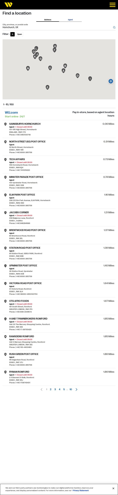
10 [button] (71, 389)
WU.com (11, 112)
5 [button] (64, 389)
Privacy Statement (81, 491)
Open (19, 34)
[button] (75, 389)
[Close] (113, 488)
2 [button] (50, 389)
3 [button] (55, 389)
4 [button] (59, 389)
